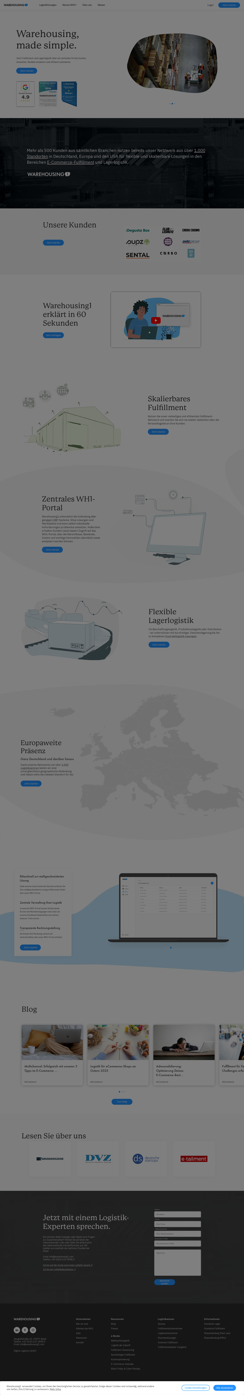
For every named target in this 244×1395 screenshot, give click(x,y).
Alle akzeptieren (224, 1387)
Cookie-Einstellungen (196, 1387)
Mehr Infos (55, 1389)
